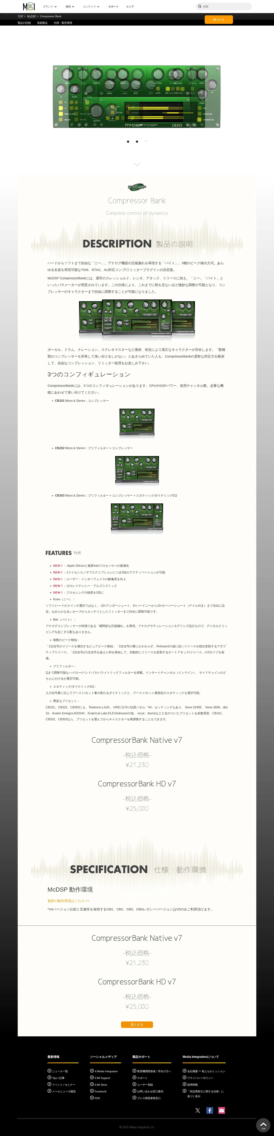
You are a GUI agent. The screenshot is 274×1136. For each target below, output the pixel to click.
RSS (97, 1098)
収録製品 (42, 22)
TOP (20, 16)
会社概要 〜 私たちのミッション (206, 1071)
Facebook (100, 1091)
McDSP (31, 16)
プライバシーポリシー (200, 1077)
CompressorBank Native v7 (137, 740)
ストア (130, 6)
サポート (113, 6)
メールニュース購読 (64, 1091)
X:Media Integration (106, 1071)
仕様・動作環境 (63, 22)
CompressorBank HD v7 (137, 783)
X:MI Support (102, 1077)
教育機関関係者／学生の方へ (154, 1071)
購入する (218, 19)
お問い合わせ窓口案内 (150, 1091)
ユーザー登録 (145, 1084)
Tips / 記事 (58, 1077)
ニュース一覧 (60, 1071)
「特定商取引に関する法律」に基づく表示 (205, 1094)
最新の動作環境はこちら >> (68, 901)
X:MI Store (101, 1084)
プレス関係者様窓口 (149, 1098)
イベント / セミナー (63, 1084)
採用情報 (192, 1084)
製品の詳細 (24, 22)
